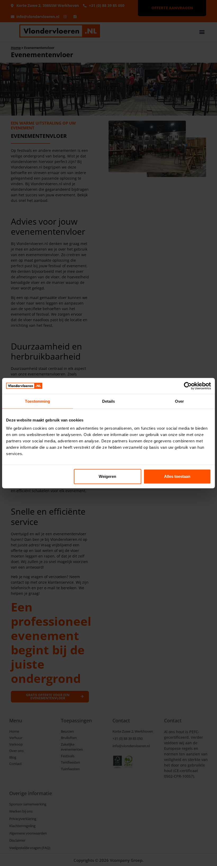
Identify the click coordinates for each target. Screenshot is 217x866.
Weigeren (107, 476)
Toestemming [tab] (37, 401)
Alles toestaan (177, 476)
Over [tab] (179, 401)
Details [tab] (108, 401)
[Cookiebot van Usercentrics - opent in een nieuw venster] (188, 386)
